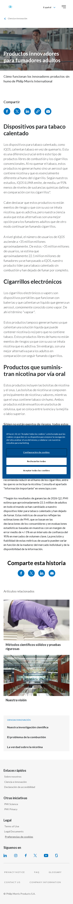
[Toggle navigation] (64, 6)
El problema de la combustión (26, 737)
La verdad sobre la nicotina (25, 747)
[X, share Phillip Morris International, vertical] (17, 111)
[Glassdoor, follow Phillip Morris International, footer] (56, 855)
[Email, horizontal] (52, 573)
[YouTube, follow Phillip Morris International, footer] (46, 855)
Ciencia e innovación (15, 781)
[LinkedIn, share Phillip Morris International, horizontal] (41, 573)
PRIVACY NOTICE (14, 872)
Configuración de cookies (36, 452)
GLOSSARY (55, 872)
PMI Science (11, 804)
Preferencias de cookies (19, 836)
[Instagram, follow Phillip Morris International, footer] (16, 855)
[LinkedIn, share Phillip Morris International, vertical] (27, 111)
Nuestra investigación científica (27, 727)
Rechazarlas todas (36, 461)
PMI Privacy (10, 809)
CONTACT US (12, 882)
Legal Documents (14, 831)
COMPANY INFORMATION (45, 882)
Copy (37, 111)
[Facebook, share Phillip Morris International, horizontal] (21, 573)
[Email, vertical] (48, 111)
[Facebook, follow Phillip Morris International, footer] (26, 855)
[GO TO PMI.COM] (10, 6)
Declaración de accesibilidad (19, 786)
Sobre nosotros (12, 776)
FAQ (36, 872)
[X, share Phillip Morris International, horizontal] (31, 573)
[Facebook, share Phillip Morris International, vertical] (7, 111)
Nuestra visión (16, 700)
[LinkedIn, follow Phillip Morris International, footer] (5, 855)
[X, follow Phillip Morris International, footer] (35, 855)
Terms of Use (11, 826)
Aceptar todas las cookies (36, 470)
